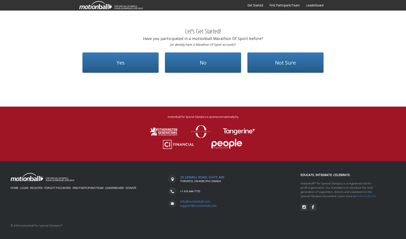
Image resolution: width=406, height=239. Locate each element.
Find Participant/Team (284, 5)
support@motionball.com (198, 205)
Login (24, 188)
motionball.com (366, 196)
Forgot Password (57, 188)
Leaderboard (315, 5)
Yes (121, 62)
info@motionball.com (195, 201)
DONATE (131, 188)
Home (14, 188)
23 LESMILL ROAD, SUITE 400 (202, 177)
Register (36, 188)
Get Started (255, 5)
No (203, 62)
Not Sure (285, 62)
